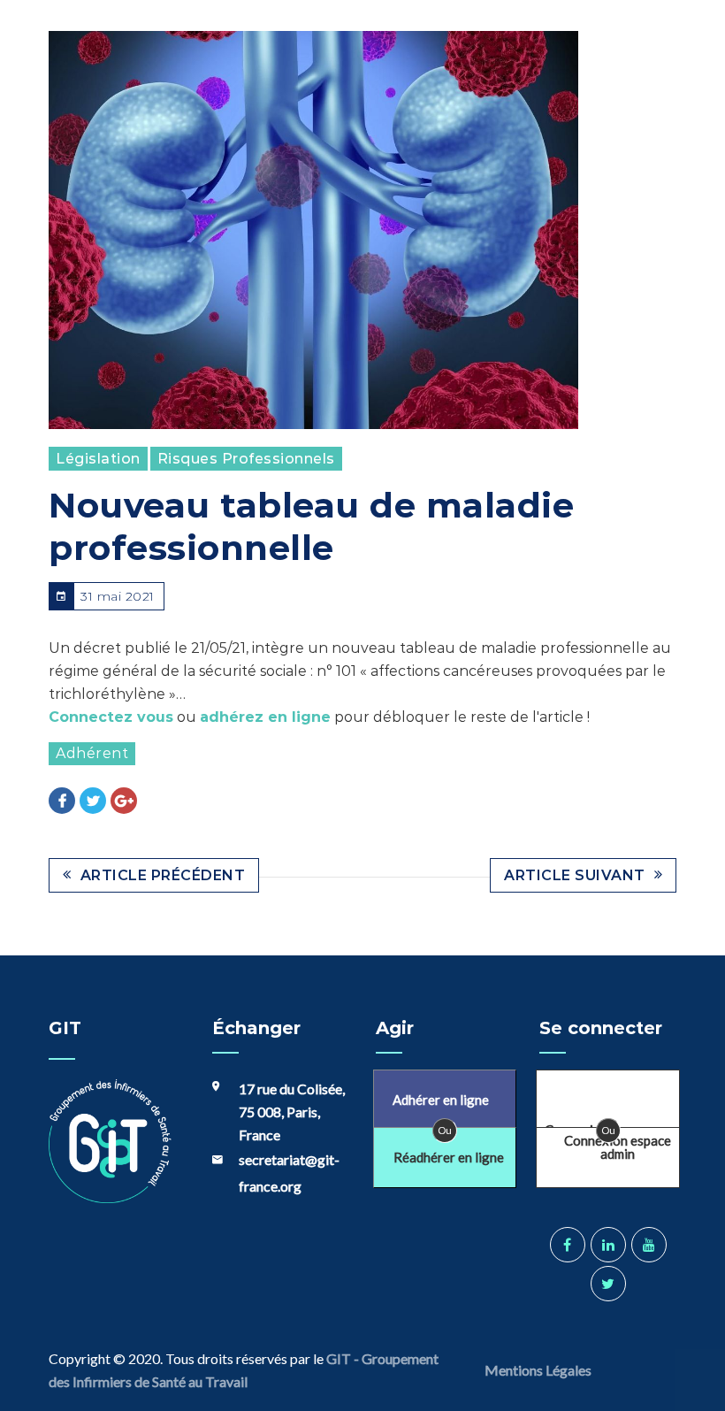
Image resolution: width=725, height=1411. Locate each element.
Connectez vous (111, 717)
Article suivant (574, 875)
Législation (98, 458)
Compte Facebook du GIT (567, 1244)
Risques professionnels (246, 458)
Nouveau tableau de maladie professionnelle (311, 526)
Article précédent (163, 875)
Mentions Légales (539, 1369)
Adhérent (92, 753)
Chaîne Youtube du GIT (649, 1244)
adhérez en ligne (265, 717)
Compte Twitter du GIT (608, 1283)
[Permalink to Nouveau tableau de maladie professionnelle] (313, 230)
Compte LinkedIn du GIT (608, 1244)
